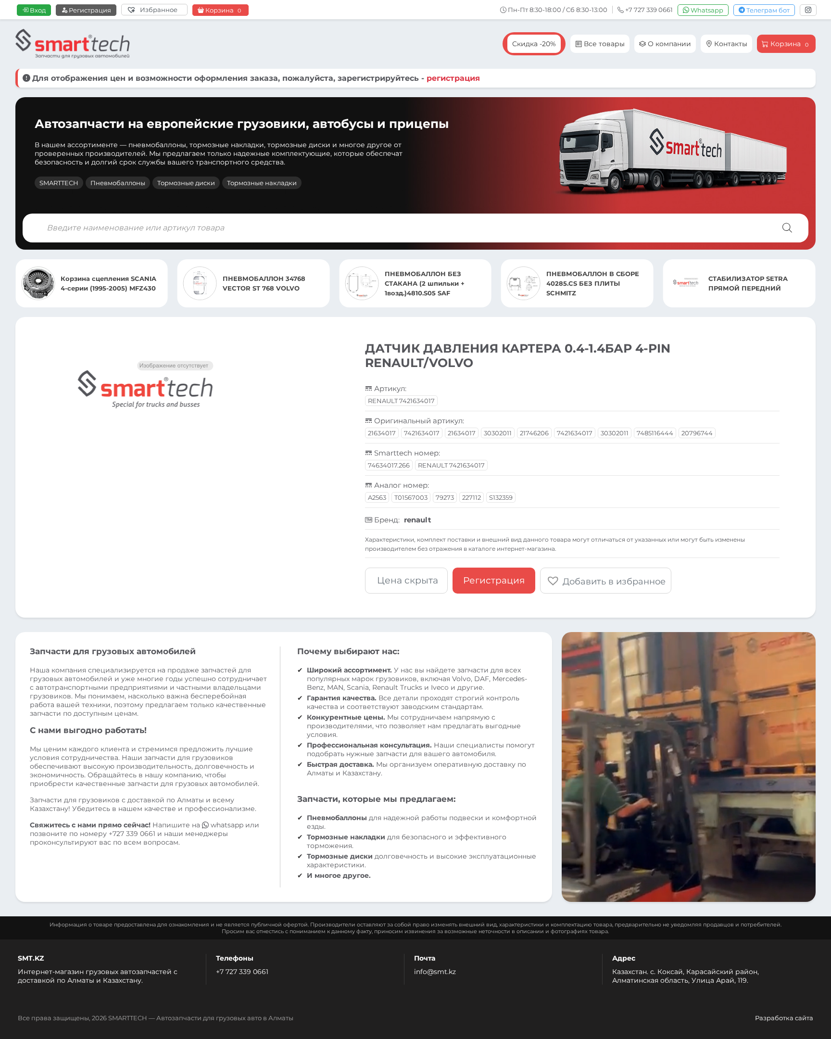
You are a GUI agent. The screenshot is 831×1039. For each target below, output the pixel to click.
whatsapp (227, 825)
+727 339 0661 (132, 833)
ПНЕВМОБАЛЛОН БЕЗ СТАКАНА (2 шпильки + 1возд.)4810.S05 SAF (425, 283)
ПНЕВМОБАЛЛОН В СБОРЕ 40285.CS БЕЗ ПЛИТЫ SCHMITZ (592, 283)
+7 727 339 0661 (242, 971)
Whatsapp (706, 10)
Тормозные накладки (262, 183)
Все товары (603, 43)
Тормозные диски (186, 183)
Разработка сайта (784, 1018)
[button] (605, 581)
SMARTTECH (58, 183)
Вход (37, 10)
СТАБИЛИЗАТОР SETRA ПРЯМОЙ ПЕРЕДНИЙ (748, 283)
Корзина (222, 10)
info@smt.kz (435, 971)
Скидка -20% (534, 43)
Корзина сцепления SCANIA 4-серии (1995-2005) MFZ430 (108, 283)
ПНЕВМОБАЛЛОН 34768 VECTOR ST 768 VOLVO (264, 283)
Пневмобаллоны (117, 183)
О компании (668, 43)
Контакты (729, 43)
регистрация (453, 78)
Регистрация (89, 10)
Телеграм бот (767, 10)
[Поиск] (787, 228)
